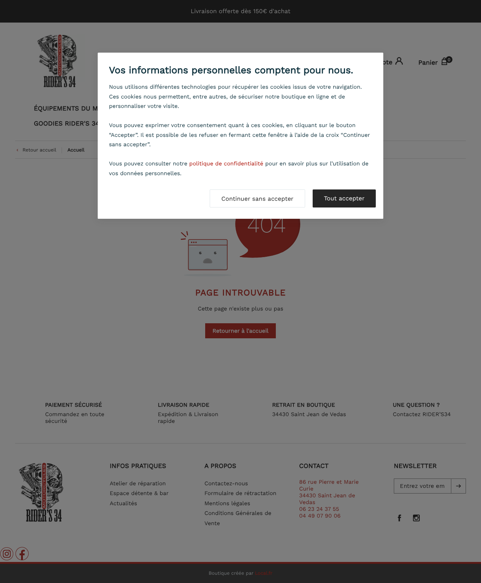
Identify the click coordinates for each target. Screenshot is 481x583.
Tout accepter (344, 198)
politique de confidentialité (226, 163)
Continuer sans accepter (257, 198)
